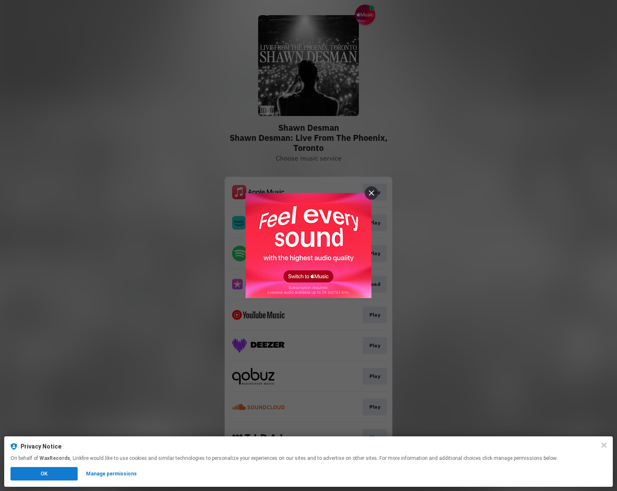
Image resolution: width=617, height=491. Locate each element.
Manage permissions (111, 474)
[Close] (604, 445)
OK (44, 474)
